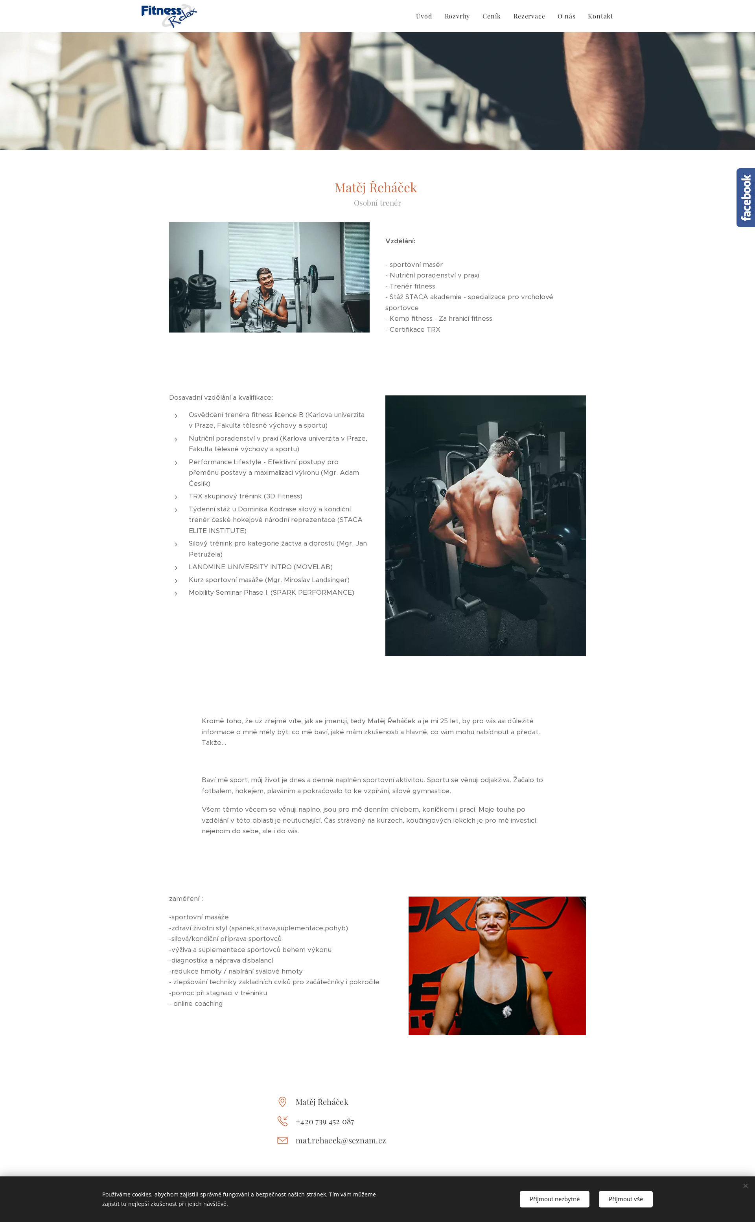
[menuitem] (426, 16)
